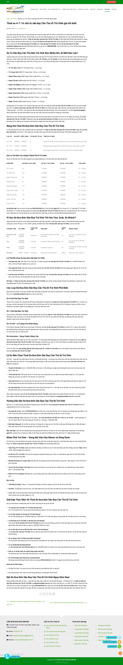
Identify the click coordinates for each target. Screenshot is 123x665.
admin (24, 28)
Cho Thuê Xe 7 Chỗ (52, 642)
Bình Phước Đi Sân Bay (105, 629)
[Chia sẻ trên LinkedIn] (53, 594)
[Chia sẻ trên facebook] (40, 594)
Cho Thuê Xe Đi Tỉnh (52, 635)
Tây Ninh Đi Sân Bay (104, 625)
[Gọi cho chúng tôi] (21, 654)
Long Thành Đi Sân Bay (81, 633)
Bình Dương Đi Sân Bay (105, 633)
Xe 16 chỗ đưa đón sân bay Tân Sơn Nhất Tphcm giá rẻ (67, 603)
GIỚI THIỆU (42, 9)
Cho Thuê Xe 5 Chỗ (52, 639)
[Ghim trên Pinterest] (50, 594)
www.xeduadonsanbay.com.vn (23, 640)
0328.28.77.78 (18, 631)
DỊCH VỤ (92, 9)
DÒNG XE (100, 9)
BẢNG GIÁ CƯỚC (83, 9)
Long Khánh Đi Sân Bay (81, 629)
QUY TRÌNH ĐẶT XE (54, 9)
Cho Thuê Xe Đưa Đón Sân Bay (56, 631)
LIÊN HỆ (113, 9)
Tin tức (14, 19)
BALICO (65, 662)
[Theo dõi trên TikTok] (15, 654)
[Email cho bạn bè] (47, 594)
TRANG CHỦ (34, 9)
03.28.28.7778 (112, 646)
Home (8, 19)
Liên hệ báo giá (111, 637)
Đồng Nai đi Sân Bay (80, 644)
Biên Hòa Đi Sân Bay (80, 625)
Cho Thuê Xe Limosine (53, 646)
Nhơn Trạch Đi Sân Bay (81, 640)
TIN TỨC (107, 9)
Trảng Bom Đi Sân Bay (81, 636)
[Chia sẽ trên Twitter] (43, 594)
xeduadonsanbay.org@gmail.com (23, 635)
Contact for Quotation (110, 642)
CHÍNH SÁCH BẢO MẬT (69, 9)
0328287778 (16, 657)
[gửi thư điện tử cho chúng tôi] (18, 654)
